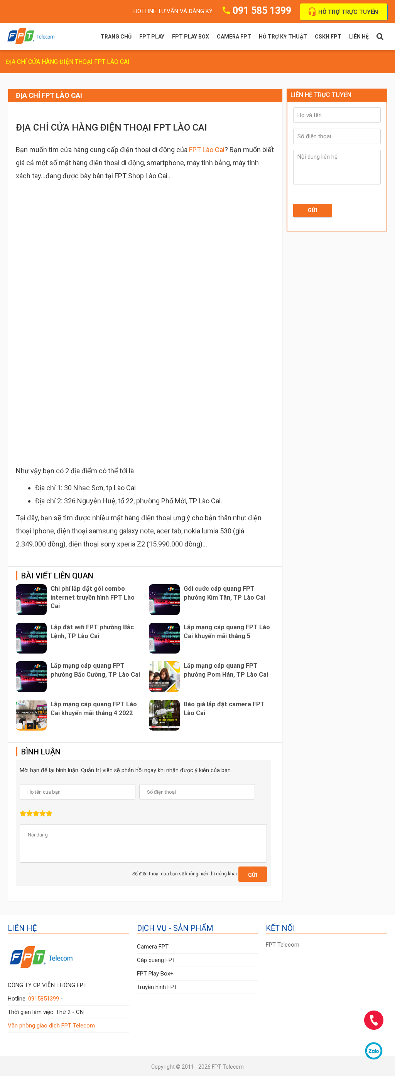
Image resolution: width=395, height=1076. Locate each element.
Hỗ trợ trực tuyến (348, 11)
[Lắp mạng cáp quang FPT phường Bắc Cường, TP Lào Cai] (31, 676)
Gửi (252, 875)
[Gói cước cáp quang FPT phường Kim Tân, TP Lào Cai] (164, 599)
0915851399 (43, 998)
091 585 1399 (262, 10)
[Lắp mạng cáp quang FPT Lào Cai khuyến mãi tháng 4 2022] (31, 715)
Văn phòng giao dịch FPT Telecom (51, 1025)
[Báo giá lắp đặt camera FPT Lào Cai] (164, 715)
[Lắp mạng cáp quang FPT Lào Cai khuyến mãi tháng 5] (164, 638)
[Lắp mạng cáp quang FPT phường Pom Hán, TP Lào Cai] (164, 676)
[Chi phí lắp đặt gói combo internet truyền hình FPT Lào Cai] (31, 599)
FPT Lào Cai (207, 150)
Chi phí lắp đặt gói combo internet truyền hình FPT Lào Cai (93, 597)
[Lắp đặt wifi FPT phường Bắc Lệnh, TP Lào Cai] (31, 638)
